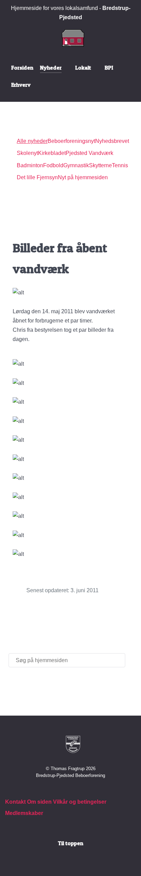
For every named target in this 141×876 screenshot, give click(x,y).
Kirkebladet (52, 153)
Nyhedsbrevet (112, 141)
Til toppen (70, 843)
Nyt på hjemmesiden (83, 177)
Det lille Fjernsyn (37, 177)
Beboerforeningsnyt (71, 141)
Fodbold (53, 165)
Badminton (30, 165)
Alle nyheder (32, 141)
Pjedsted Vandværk (89, 153)
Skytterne (100, 165)
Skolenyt (27, 153)
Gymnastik (76, 165)
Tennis (120, 165)
